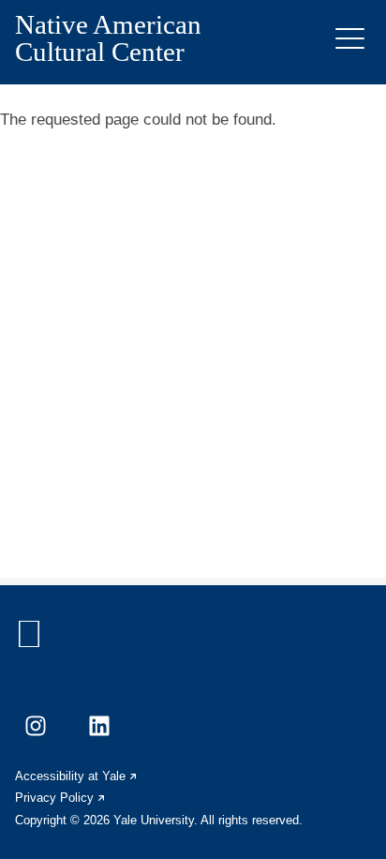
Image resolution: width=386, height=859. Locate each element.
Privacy (61, 798)
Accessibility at (77, 776)
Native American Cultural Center (108, 38)
